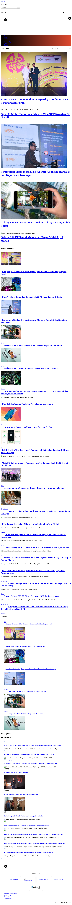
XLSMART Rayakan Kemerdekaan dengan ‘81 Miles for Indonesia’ (34, 488)
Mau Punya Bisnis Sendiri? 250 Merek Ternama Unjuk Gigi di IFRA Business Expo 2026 (30, 763)
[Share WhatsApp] (70, 22)
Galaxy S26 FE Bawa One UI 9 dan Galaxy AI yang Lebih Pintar (33, 345)
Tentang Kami (8, 898)
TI (5, 40)
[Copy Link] (70, 26)
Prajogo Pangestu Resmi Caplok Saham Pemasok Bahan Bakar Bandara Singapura (29, 852)
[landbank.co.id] (37, 769)
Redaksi (6, 897)
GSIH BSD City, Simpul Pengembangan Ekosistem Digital (21, 794)
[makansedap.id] (37, 750)
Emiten (6, 35)
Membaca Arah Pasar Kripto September (16, 772)
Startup (6, 43)
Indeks (6, 45)
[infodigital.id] (14, 879)
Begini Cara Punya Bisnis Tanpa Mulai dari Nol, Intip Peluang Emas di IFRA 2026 (29, 754)
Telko (5, 37)
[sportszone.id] (37, 741)
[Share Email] (70, 30)
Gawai (6, 38)
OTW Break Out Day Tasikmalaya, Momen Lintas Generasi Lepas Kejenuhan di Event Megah (32, 745)
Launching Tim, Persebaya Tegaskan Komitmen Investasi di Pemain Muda (26, 825)
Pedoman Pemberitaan (10, 893)
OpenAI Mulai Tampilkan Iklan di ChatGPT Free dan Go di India (32, 297)
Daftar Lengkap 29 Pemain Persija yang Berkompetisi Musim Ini (23, 816)
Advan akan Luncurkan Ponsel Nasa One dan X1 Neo (28, 427)
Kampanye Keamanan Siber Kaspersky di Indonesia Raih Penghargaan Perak (29, 624)
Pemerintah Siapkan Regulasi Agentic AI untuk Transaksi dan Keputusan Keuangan (31, 669)
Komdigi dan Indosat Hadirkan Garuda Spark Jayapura (27, 404)
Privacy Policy (8, 895)
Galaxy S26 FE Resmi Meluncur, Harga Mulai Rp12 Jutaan (31, 368)
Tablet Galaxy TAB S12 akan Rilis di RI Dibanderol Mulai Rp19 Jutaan (36, 547)
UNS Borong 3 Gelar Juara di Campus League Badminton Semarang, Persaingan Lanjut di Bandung (34, 843)
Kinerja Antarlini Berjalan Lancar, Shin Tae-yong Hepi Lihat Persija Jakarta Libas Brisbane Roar (33, 834)
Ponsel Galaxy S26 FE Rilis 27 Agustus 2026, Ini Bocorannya (31, 596)
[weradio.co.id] (37, 830)
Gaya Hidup (7, 42)
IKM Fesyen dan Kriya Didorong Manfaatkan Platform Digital (30, 524)
